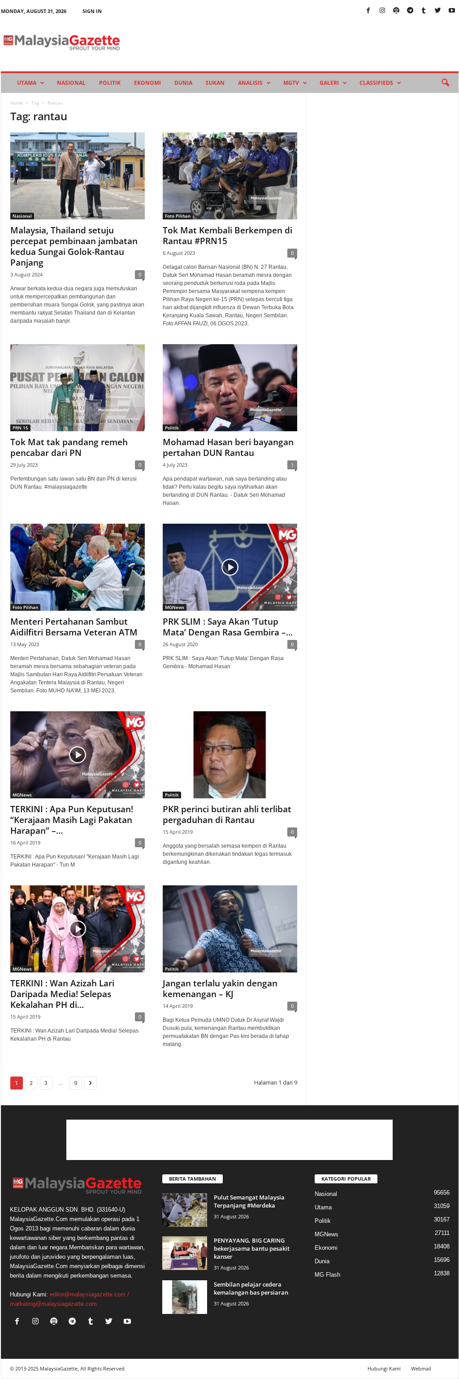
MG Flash (327, 1274)
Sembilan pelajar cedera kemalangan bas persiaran (251, 1288)
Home (16, 103)
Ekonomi (147, 83)
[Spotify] (396, 11)
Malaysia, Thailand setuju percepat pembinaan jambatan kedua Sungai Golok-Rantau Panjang (74, 246)
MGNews (174, 607)
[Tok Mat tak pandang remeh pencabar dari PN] (77, 387)
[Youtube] (451, 11)
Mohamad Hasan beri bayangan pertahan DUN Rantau (228, 447)
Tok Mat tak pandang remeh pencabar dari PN (69, 447)
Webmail (421, 1368)
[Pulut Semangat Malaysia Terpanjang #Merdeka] (184, 1210)
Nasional (71, 83)
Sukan (215, 83)
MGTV (291, 83)
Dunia (183, 83)
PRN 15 (20, 428)
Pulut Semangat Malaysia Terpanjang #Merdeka (249, 1201)
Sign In (92, 11)
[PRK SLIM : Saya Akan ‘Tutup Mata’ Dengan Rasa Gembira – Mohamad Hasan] (230, 567)
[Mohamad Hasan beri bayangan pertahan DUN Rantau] (230, 387)
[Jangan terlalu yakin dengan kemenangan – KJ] (230, 928)
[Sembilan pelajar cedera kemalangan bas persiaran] (184, 1297)
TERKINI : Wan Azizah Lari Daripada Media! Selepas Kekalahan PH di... (62, 994)
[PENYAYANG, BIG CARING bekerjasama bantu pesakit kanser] (184, 1253)
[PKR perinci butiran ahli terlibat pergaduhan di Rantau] (230, 754)
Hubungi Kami (384, 1368)
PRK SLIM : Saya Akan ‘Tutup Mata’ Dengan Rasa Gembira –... (228, 627)
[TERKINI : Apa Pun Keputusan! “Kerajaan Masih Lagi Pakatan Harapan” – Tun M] (77, 754)
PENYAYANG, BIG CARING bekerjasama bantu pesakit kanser (252, 1248)
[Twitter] (438, 11)
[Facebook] (368, 11)
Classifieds (376, 83)
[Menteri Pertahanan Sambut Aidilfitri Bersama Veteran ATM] (77, 567)
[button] (445, 83)
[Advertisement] (229, 1140)
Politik (110, 83)
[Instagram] (382, 11)
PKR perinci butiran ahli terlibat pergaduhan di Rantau (227, 814)
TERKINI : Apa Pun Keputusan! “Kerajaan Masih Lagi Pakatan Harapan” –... (71, 819)
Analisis (250, 83)
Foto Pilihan (178, 216)
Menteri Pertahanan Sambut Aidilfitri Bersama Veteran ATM (74, 627)
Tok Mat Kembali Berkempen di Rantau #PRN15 (227, 235)
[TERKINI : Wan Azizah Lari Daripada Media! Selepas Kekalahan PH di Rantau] (77, 928)
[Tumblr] (424, 11)
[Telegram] (410, 11)
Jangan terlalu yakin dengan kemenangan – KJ (220, 988)
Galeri (329, 83)
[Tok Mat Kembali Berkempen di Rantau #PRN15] (230, 175)
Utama (26, 83)
